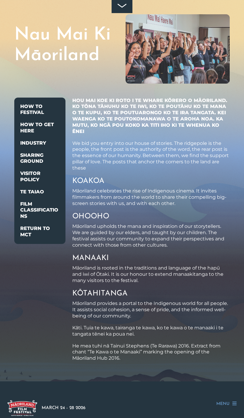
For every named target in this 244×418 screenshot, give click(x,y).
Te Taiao (32, 192)
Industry (33, 143)
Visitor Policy (30, 176)
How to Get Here (37, 128)
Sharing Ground (31, 158)
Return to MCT (35, 231)
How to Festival (32, 109)
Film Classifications (39, 210)
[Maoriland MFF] (22, 413)
